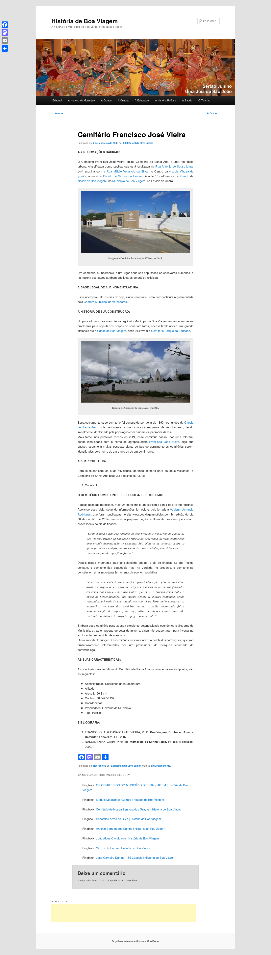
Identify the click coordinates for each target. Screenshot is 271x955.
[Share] (5, 48)
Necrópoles (99, 765)
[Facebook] (5, 25)
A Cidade (106, 100)
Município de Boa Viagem (128, 181)
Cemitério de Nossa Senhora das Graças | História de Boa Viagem (139, 809)
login (102, 880)
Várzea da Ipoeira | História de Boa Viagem (124, 848)
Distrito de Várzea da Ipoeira (122, 176)
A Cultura (123, 100)
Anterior (57, 113)
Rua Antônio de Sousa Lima (174, 166)
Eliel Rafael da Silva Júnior (138, 143)
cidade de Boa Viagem (92, 181)
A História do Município (81, 100)
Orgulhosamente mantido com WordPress (135, 941)
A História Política (165, 100)
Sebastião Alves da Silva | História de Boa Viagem (128, 819)
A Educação (142, 100)
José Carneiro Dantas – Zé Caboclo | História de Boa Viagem (135, 857)
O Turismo (204, 100)
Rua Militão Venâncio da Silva (127, 171)
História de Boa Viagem (84, 20)
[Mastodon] (5, 33)
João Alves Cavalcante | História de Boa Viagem (127, 838)
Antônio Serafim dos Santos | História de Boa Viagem (130, 828)
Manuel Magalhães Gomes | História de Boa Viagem (130, 799)
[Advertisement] (123, 913)
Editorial (57, 100)
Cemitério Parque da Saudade (170, 331)
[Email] (5, 40)
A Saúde (187, 100)
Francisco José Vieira (164, 441)
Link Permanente (160, 765)
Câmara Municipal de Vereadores (105, 302)
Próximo (213, 113)
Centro (184, 176)
